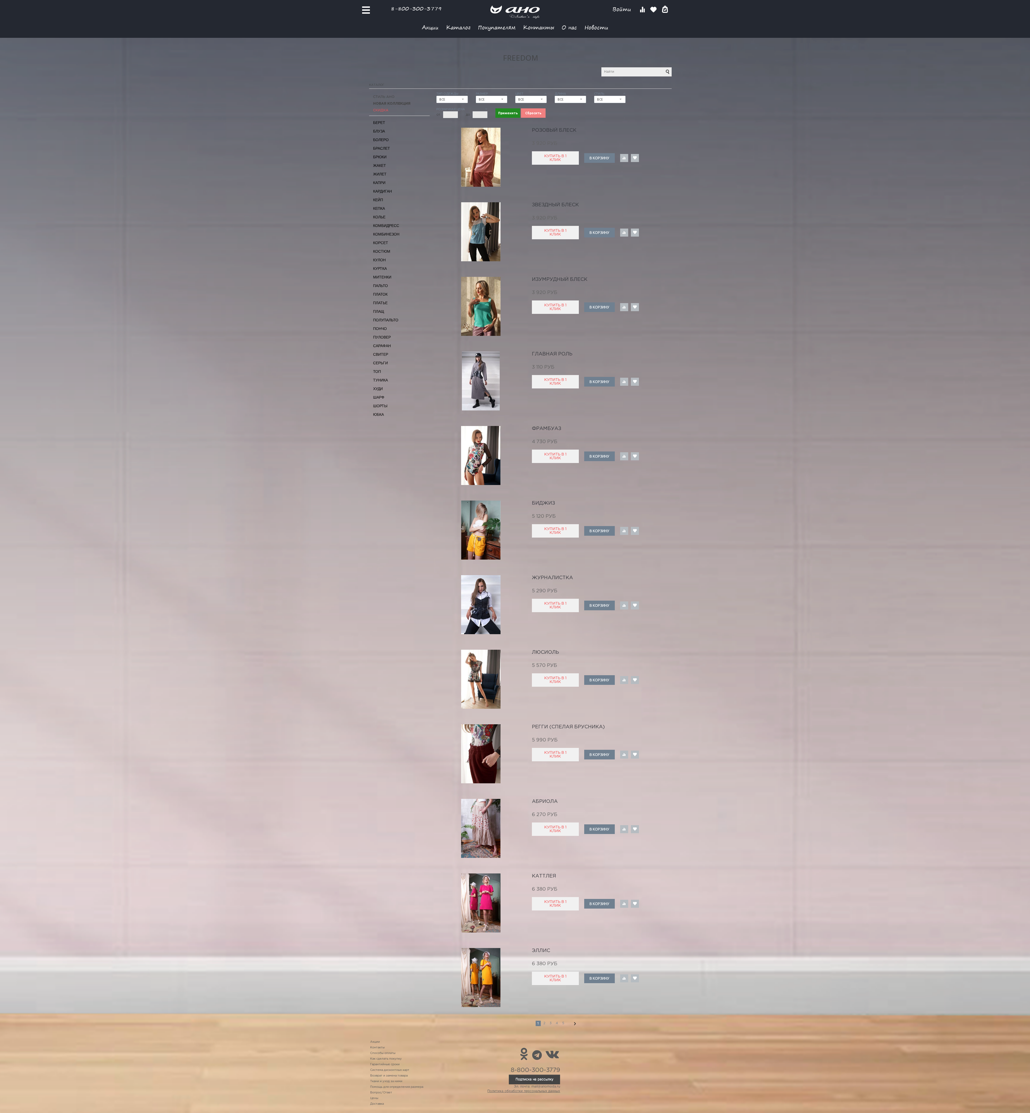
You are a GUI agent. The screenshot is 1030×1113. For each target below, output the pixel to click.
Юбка (378, 414)
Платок (380, 294)
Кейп (378, 200)
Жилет (380, 174)
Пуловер (382, 337)
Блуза (379, 131)
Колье (379, 217)
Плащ (378, 311)
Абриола (545, 801)
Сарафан (382, 346)
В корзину (599, 158)
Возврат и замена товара (389, 1075)
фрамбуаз (546, 429)
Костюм (381, 251)
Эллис (541, 951)
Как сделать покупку (386, 1058)
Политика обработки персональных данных (523, 1091)
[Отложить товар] (635, 158)
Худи (378, 389)
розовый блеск (554, 130)
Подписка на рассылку (534, 1079)
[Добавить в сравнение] (624, 158)
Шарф (378, 397)
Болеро (381, 140)
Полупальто (385, 320)
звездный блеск (555, 205)
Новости (596, 27)
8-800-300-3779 (416, 8)
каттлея (544, 876)
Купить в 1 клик (555, 158)
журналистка (552, 578)
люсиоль (545, 652)
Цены (374, 1098)
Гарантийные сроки (385, 1064)
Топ (377, 371)
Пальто (380, 286)
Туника (380, 380)
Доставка (377, 1104)
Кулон (379, 260)
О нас (569, 27)
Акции (430, 27)
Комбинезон (386, 234)
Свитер (380, 354)
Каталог (458, 27)
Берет (379, 122)
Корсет (380, 243)
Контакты (538, 27)
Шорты (380, 406)
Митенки (382, 277)
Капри (379, 183)
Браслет (381, 148)
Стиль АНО (384, 96)
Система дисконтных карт (389, 1070)
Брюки (380, 157)
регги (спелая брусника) (568, 727)
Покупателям (497, 27)
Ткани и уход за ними (386, 1081)
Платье (380, 303)
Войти (622, 9)
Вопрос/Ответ (381, 1092)
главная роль (552, 354)
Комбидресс (386, 225)
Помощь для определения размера (396, 1087)
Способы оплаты (382, 1053)
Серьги (380, 363)
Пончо (380, 328)
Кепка (379, 208)
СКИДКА (380, 110)
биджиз (543, 503)
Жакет (379, 165)
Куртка (380, 268)
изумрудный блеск (559, 279)
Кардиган (382, 191)
